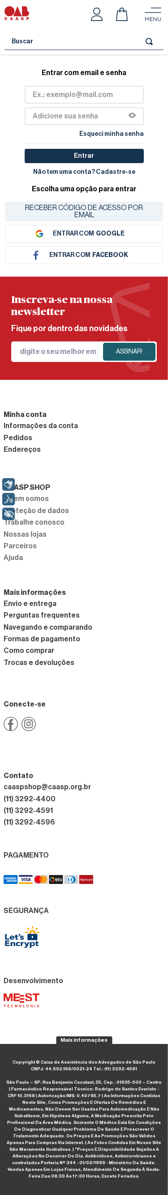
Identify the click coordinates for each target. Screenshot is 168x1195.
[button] (132, 116)
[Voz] (8, 499)
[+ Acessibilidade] (8, 514)
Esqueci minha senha (111, 134)
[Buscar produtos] (151, 41)
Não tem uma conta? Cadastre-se (84, 172)
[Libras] (8, 484)
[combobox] (84, 41)
